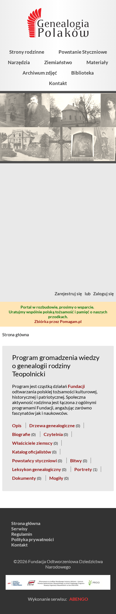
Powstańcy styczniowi (34, 460)
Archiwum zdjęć (40, 73)
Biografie (21, 434)
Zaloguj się (103, 293)
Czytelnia (53, 434)
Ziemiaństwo (58, 62)
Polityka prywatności (32, 539)
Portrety (83, 469)
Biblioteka (82, 73)
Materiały (97, 62)
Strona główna (15, 334)
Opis (16, 425)
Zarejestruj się (68, 293)
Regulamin (21, 534)
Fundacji (76, 386)
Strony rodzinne (26, 52)
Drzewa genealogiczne (52, 425)
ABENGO (78, 599)
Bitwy (76, 460)
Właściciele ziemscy (32, 443)
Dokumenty (24, 478)
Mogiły (56, 478)
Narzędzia (19, 62)
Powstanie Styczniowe (83, 52)
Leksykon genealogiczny (36, 469)
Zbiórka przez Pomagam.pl (58, 321)
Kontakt (58, 83)
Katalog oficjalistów (31, 451)
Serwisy (19, 528)
